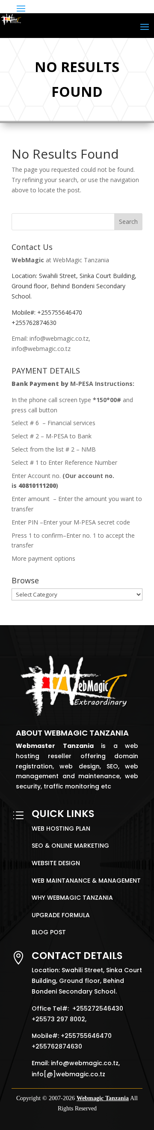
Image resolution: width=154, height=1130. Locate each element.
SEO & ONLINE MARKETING (70, 845)
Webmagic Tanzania (103, 1098)
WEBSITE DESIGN (56, 863)
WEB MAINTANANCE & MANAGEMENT (86, 880)
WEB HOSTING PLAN (61, 828)
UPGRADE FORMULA (61, 915)
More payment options (43, 558)
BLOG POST (49, 932)
